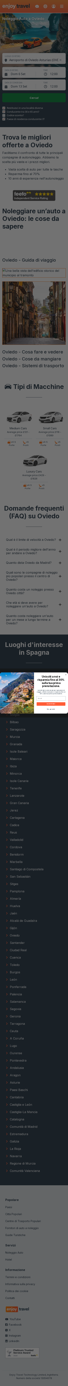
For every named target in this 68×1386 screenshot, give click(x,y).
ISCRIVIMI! (51, 704)
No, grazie (51, 709)
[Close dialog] (66, 674)
